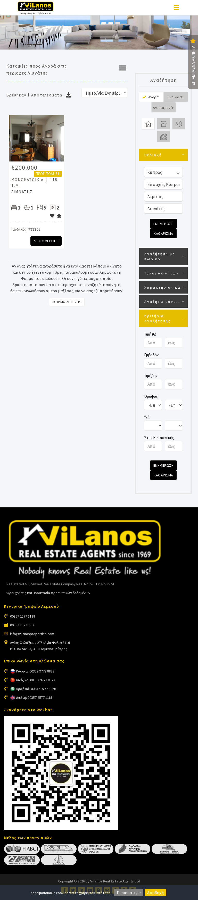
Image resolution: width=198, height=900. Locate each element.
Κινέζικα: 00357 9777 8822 (35, 680)
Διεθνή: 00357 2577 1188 (34, 697)
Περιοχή (153, 154)
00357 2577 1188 (22, 616)
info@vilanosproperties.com (32, 633)
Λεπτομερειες (46, 241)
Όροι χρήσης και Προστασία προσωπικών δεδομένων (48, 592)
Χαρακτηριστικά (162, 287)
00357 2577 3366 (22, 625)
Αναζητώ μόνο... (162, 301)
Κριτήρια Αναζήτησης (157, 318)
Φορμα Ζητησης (66, 302)
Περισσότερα (129, 892)
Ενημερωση (163, 223)
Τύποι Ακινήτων (161, 273)
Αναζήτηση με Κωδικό (159, 256)
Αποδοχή (155, 892)
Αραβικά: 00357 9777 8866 (36, 688)
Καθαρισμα (163, 233)
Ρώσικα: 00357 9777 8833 (35, 671)
